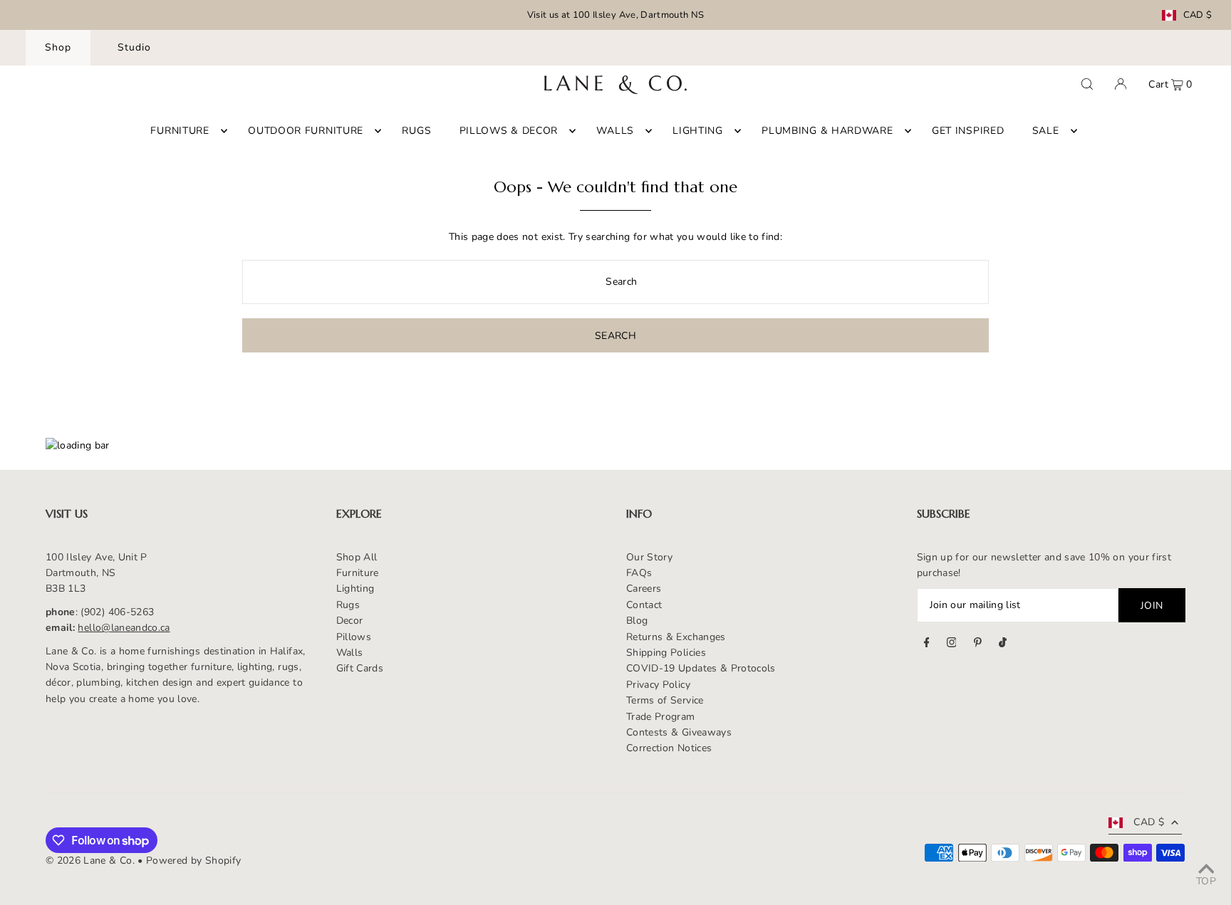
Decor (349, 620)
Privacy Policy (658, 684)
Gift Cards (360, 668)
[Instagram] (952, 644)
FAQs (639, 573)
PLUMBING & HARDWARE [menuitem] (827, 130)
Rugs (348, 605)
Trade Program (660, 716)
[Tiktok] (1003, 644)
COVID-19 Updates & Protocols (701, 668)
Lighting (355, 588)
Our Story (649, 557)
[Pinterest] (978, 644)
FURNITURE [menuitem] (179, 130)
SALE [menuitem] (1045, 130)
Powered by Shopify (193, 860)
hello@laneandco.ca (124, 627)
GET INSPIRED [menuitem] (968, 130)
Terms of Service (665, 700)
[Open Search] (1087, 84)
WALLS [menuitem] (615, 130)
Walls (349, 652)
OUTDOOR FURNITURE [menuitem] (305, 130)
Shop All (357, 557)
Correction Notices (669, 748)
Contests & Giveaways (679, 732)
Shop (58, 47)
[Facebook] (927, 644)
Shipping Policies (666, 652)
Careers (643, 588)
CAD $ (1197, 15)
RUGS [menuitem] (416, 130)
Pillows (353, 637)
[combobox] (615, 282)
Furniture (357, 573)
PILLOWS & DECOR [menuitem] (509, 130)
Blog (637, 620)
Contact (644, 605)
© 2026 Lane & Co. (90, 860)
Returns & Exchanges (676, 637)
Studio (134, 47)
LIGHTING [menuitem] (697, 130)
